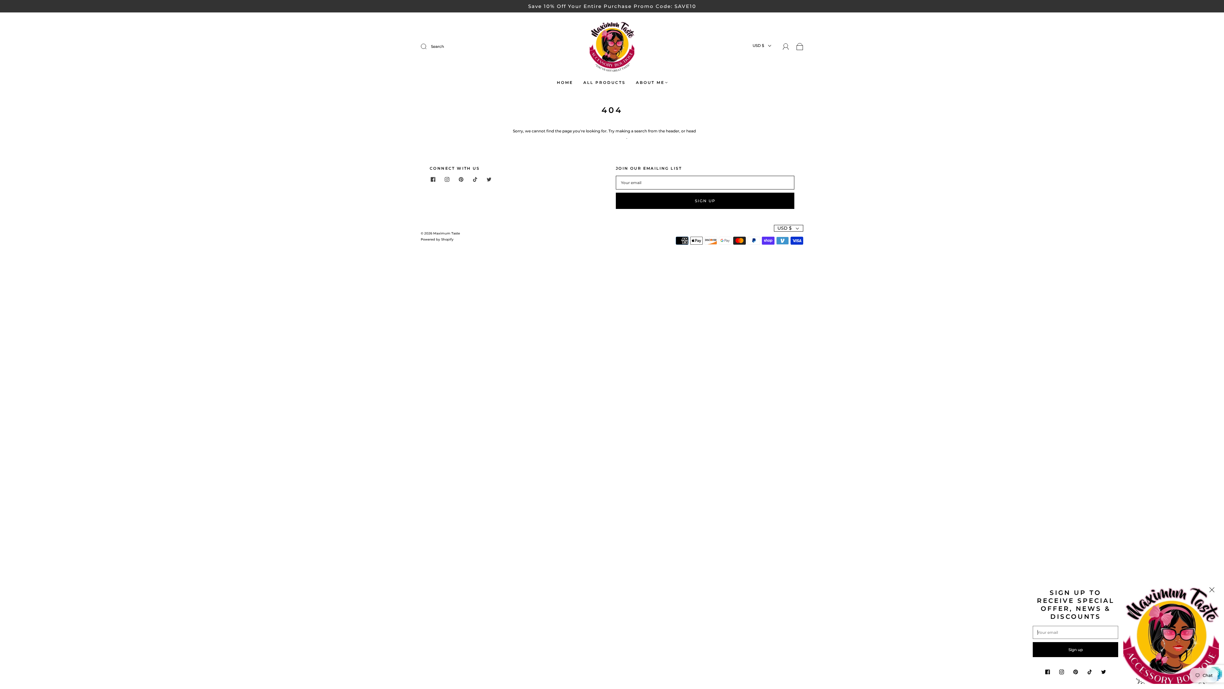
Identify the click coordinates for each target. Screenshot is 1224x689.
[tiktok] (475, 180)
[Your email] (705, 182)
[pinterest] (461, 180)
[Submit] (466, 46)
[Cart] (800, 47)
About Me (650, 82)
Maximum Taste (446, 233)
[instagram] (447, 180)
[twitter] (489, 180)
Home (565, 82)
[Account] (786, 46)
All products (604, 82)
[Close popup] (1212, 591)
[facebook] (433, 180)
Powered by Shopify (437, 239)
